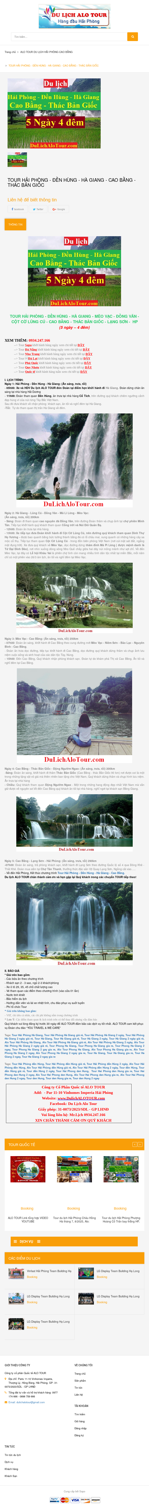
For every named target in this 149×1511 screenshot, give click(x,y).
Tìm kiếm (79, 1414)
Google (61, 209)
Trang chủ (80, 1373)
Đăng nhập (80, 1428)
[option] (24, 159)
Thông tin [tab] (15, 224)
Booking (27, 1208)
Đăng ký (79, 1435)
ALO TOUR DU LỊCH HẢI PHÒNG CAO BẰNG (46, 52)
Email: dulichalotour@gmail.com (27, 1402)
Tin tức (78, 1387)
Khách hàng (11, 1469)
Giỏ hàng (79, 1421)
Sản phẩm (80, 1380)
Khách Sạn (11, 1476)
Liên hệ (78, 1394)
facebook (19, 209)
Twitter (39, 209)
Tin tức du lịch (13, 1455)
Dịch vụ (9, 1462)
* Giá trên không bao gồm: (21, 1011)
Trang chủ (10, 52)
